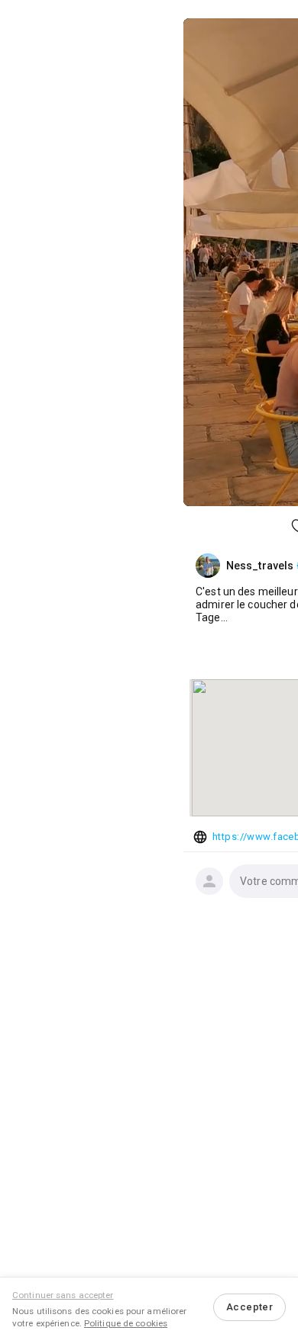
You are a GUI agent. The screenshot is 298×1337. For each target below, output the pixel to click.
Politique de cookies (125, 1323)
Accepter (249, 1307)
